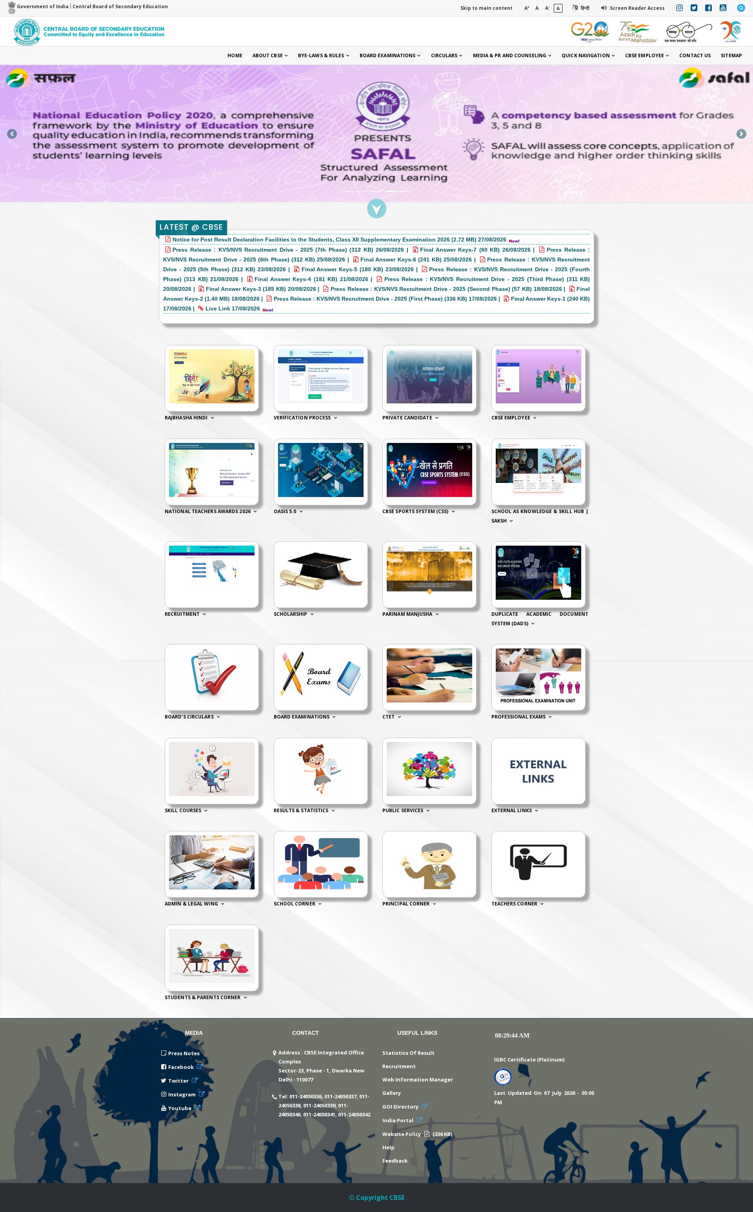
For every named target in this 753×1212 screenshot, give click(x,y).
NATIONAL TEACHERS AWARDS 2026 (208, 511)
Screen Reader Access (637, 8)
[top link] (735, 1198)
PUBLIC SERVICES (403, 810)
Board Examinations (388, 55)
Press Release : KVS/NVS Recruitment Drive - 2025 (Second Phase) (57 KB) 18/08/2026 (446, 289)
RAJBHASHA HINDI (187, 418)
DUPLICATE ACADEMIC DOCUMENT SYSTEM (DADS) (540, 619)
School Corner (295, 904)
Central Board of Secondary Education (120, 6)
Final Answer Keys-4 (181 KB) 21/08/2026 (313, 279)
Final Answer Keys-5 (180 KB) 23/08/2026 (359, 269)
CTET (389, 717)
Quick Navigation (586, 55)
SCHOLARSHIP (291, 614)
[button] (12, 134)
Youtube (180, 1108)
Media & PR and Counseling (510, 55)
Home (234, 55)
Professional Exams (519, 717)
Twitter (179, 1080)
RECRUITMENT (183, 614)
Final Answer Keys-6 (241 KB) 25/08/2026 (417, 259)
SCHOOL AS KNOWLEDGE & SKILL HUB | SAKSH (540, 516)
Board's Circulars (190, 717)
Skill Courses (183, 810)
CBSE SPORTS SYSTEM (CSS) (416, 511)
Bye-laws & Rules (321, 55)
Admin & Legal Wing (192, 904)
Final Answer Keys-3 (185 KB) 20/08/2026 (262, 289)
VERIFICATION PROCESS (303, 418)
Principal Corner (406, 904)
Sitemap (731, 55)
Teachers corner (515, 904)
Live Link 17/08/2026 (233, 308)
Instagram (182, 1094)
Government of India (42, 6)
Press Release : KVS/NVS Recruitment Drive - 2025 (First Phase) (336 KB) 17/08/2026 (386, 299)
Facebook (181, 1066)
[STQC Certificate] (503, 1075)
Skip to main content (486, 8)
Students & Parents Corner (203, 997)
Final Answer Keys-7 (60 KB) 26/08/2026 (476, 250)
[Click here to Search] (741, 8)
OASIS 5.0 (286, 511)
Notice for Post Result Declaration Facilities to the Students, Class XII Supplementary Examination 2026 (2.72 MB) (325, 239)
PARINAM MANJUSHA (408, 614)
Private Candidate (407, 418)
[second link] (376, 118)
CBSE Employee (644, 55)
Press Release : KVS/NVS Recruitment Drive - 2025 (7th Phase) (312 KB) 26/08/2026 (288, 250)
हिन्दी (584, 8)
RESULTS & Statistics (302, 810)
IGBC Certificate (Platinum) (529, 1059)
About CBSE (268, 55)
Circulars (444, 55)
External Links (512, 810)
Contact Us (695, 55)
